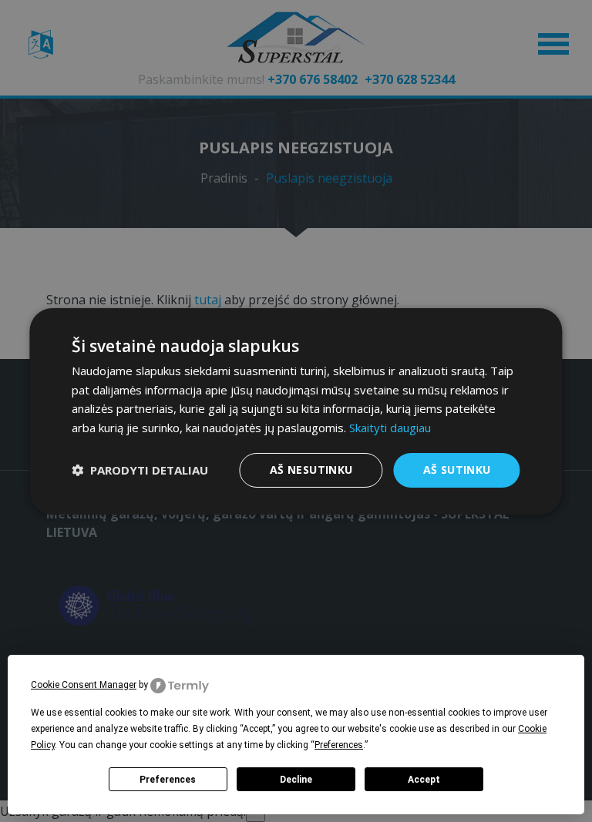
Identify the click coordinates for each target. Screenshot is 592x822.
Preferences (168, 779)
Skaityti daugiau (390, 427)
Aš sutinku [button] (457, 469)
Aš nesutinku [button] (311, 469)
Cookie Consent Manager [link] (83, 684)
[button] (140, 470)
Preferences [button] (338, 745)
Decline (296, 779)
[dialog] (296, 411)
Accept (424, 779)
